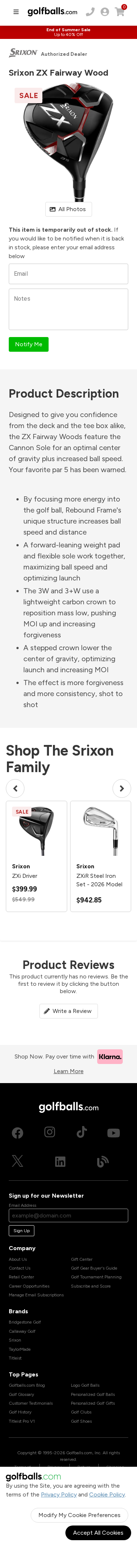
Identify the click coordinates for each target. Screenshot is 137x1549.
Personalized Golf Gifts (93, 1403)
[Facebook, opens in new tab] (17, 1133)
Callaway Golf (22, 1331)
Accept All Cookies (98, 1532)
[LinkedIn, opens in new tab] (60, 1162)
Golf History (20, 1412)
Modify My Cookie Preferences (79, 1515)
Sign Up (22, 1230)
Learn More (69, 1071)
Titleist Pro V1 (22, 1421)
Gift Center (81, 1259)
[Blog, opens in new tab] (103, 1162)
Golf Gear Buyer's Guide (94, 1268)
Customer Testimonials (31, 1403)
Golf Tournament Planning (96, 1277)
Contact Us (19, 1268)
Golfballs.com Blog (27, 1385)
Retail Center (21, 1277)
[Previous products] (15, 788)
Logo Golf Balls (85, 1385)
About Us (18, 1259)
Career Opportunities (29, 1286)
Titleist (15, 1358)
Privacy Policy (59, 1494)
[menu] (16, 11)
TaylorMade (20, 1349)
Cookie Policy (107, 1494)
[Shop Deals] (68, 32)
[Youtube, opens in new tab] (113, 1133)
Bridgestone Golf (25, 1322)
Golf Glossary (21, 1394)
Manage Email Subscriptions (36, 1295)
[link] (105, 12)
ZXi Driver (24, 875)
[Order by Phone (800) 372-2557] (90, 12)
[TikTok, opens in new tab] (82, 1133)
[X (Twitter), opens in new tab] (17, 1162)
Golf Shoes (81, 1421)
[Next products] (122, 788)
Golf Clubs (81, 1412)
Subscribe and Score (91, 1286)
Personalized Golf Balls (93, 1394)
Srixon (15, 1340)
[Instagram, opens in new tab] (49, 1133)
